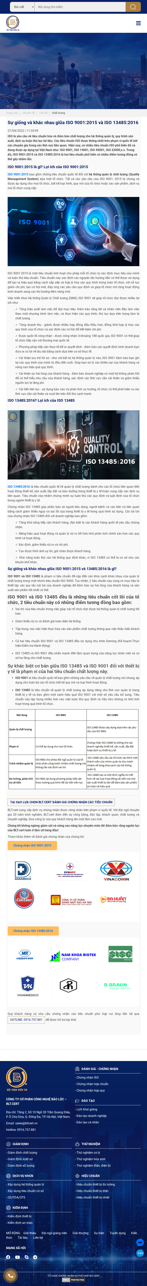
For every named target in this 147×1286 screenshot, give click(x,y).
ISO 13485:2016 (19, 486)
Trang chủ (12, 112)
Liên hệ (38, 1237)
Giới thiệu (29, 1233)
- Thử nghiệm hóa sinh (90, 1159)
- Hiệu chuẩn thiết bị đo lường (95, 1184)
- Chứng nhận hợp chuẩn (91, 1084)
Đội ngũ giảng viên (54, 1233)
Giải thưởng (80, 1233)
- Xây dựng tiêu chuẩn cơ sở (25, 1191)
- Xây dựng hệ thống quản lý (25, 1184)
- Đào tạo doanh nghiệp (91, 1116)
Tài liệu (23, 1237)
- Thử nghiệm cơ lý (87, 1152)
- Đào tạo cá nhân (87, 1122)
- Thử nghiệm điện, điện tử (93, 1165)
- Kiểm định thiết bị (18, 1216)
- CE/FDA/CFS (15, 1197)
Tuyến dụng (118, 1233)
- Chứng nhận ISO (87, 1077)
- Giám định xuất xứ (19, 1159)
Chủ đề (43, 112)
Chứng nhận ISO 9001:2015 (32, 845)
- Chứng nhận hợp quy (90, 1090)
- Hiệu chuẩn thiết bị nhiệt (92, 1197)
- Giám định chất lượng (21, 1152)
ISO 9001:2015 (18, 174)
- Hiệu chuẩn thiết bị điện (92, 1191)
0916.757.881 (26, 1130)
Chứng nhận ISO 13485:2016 (33, 931)
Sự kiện (99, 1233)
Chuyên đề (28, 112)
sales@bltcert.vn (26, 1123)
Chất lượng (58, 112)
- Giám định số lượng (20, 1165)
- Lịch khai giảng (86, 1109)
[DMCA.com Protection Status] (73, 1279)
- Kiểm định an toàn (19, 1223)
